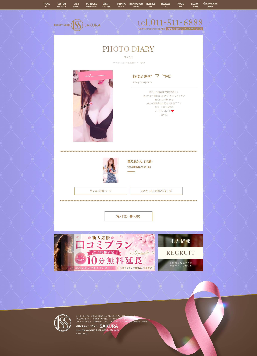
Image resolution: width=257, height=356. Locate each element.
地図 (116, 330)
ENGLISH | (129, 321)
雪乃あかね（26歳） (140, 161)
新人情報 (79, 319)
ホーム (78, 316)
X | (123, 321)
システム (86, 316)
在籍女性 (94, 316)
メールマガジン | (115, 321)
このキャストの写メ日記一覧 (156, 191)
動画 (120, 319)
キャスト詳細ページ (100, 191)
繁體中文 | (137, 321)
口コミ (131, 319)
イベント (88, 319)
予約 (125, 319)
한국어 (144, 321)
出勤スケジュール (128, 316)
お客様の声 (97, 321)
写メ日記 (120, 63)
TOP (114, 63)
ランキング (113, 319)
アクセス (79, 321)
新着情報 (96, 319)
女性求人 (88, 321)
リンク (105, 321)
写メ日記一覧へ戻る (128, 216)
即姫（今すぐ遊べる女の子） (110, 316)
